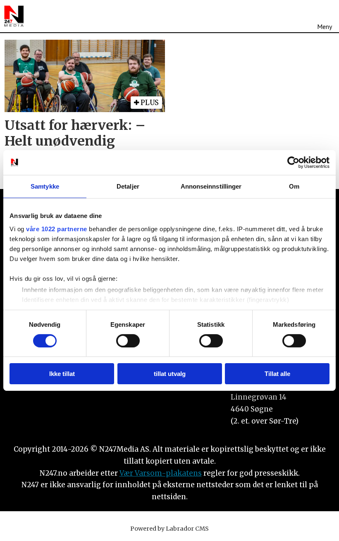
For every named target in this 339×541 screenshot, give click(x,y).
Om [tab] (294, 186)
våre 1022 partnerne (56, 228)
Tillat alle (277, 373)
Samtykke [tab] (45, 186)
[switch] (128, 340)
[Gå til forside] (14, 16)
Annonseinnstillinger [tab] (211, 186)
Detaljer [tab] (128, 186)
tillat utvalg (170, 373)
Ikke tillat (62, 373)
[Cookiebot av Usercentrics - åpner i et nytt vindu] (293, 162)
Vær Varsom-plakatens (160, 473)
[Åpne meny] (324, 16)
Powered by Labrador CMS (169, 528)
